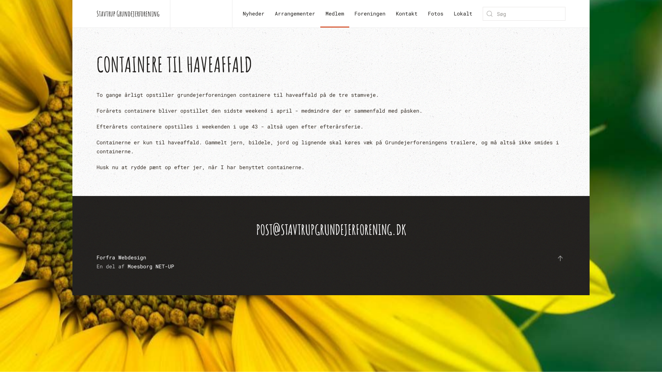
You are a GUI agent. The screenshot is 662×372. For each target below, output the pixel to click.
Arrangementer (295, 13)
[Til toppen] (560, 258)
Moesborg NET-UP (151, 266)
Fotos (435, 13)
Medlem (334, 13)
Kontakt (407, 13)
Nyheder (253, 13)
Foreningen (369, 13)
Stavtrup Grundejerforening (128, 13)
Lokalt (463, 13)
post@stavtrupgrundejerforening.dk (331, 229)
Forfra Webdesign (121, 257)
